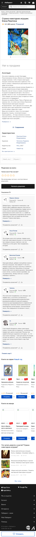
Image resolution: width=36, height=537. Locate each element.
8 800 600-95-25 (6, 528)
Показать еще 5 (6, 353)
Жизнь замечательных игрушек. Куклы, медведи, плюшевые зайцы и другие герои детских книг (22, 452)
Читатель (12, 288)
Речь (18, 145)
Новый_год (6, 159)
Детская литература (7, 433)
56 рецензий (24, 393)
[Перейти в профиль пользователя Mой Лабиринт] (25, 3)
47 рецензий (9, 393)
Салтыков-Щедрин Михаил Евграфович (23, 428)
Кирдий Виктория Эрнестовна (23, 384)
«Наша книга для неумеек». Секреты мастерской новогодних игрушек (22, 471)
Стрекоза (19, 431)
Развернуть (6, 221)
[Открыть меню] (2, 2)
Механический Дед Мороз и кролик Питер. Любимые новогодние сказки (22, 461)
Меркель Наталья (14, 198)
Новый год (20, 148)
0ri (10, 321)
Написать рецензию (18, 186)
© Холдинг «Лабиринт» (8, 526)
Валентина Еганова (15, 255)
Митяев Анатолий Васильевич (8, 430)
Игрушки (16, 159)
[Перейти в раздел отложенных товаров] (29, 3)
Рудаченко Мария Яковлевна (8, 384)
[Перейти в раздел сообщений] (21, 3)
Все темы (18, 481)
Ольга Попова (13, 230)
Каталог (4, 6)
